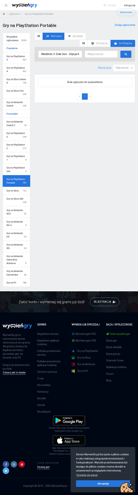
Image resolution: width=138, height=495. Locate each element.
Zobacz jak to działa (14, 372)
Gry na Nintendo (86, 364)
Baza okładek (114, 347)
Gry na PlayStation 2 (16, 146)
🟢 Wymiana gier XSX (84, 340)
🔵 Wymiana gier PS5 (84, 333)
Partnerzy (43, 391)
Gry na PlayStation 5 (16, 58)
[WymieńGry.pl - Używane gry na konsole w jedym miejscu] (17, 328)
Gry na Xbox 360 (16, 200)
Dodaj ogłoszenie (125, 25)
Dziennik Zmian (115, 360)
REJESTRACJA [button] (103, 301)
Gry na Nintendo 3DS (16, 212)
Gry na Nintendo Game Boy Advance (16, 260)
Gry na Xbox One (16, 92)
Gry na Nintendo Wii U (16, 223)
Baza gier (111, 340)
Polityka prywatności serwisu (49, 353)
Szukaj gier (43, 467)
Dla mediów (43, 385)
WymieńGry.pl (59, 485)
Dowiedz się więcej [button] (87, 475)
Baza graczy (113, 353)
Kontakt (41, 398)
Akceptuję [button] (103, 483)
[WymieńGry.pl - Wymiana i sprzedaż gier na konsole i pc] (24, 4)
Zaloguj (129, 5)
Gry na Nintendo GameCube (16, 273)
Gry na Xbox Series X (16, 81)
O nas (40, 378)
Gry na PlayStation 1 (16, 158)
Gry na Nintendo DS (16, 235)
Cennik (41, 405)
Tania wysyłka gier (119, 333)
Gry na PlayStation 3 (16, 135)
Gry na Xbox (16, 190)
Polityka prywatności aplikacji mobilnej (49, 363)
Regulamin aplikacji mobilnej (48, 342)
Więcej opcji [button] (104, 67)
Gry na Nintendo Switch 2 (16, 123)
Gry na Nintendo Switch (16, 104)
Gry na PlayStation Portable (16, 181)
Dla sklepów (44, 411)
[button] (6, 464)
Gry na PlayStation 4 (16, 69)
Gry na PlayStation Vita (16, 169)
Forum (110, 373)
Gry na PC (16, 282)
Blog (108, 380)
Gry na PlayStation (87, 351)
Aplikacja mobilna (116, 367)
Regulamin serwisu (48, 333)
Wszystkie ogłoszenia (16, 38)
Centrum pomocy (47, 371)
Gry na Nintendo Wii (16, 246)
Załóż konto (126, 12)
